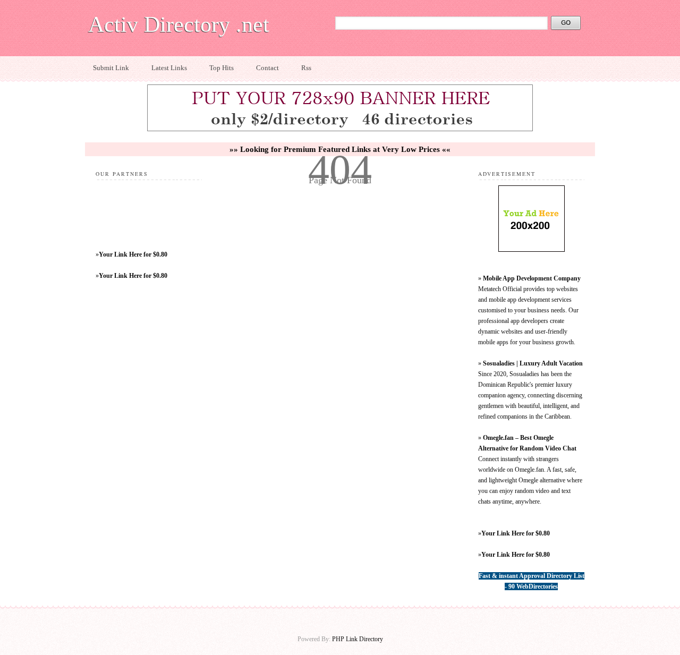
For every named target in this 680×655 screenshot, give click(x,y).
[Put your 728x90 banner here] (340, 129)
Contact (267, 68)
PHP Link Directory (357, 639)
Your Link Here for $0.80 (133, 254)
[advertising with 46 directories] (531, 249)
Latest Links (169, 68)
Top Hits (221, 68)
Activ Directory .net (178, 24)
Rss (306, 68)
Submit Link (111, 68)
